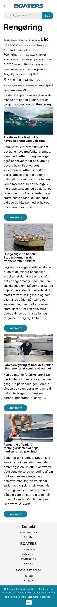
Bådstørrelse (23, 46)
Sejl (17, 74)
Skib (45, 80)
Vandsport (45, 85)
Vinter (19, 91)
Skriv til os (28, 537)
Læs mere (15, 217)
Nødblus (28, 64)
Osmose (7, 70)
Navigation (18, 64)
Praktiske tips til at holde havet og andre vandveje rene (24, 139)
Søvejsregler (10, 85)
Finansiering (19, 50)
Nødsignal (38, 64)
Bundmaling (34, 40)
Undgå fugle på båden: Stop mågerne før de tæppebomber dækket (20, 257)
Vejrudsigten (9, 91)
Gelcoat (32, 55)
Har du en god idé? (28, 532)
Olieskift (47, 65)
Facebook (28, 576)
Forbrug (36, 50)
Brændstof (23, 40)
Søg (47, 15)
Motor (8, 64)
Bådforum (28, 563)
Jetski (23, 60)
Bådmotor (11, 45)
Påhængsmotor (18, 69)
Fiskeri (29, 50)
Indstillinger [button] (45, 596)
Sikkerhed (13, 79)
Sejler (23, 74)
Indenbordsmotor (12, 59)
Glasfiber (41, 54)
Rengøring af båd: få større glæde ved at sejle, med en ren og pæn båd (21, 448)
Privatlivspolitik (28, 559)
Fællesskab (24, 55)
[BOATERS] (28, 7)
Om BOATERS (28, 549)
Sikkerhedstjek (32, 80)
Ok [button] (28, 602)
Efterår (45, 46)
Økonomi (29, 90)
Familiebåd (8, 50)
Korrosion (48, 60)
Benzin (7, 40)
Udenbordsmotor (31, 86)
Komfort (40, 59)
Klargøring (30, 59)
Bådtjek (32, 46)
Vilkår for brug (28, 554)
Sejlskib (32, 74)
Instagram (28, 580)
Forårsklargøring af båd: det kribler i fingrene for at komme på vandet (28, 366)
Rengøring (9, 74)
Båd (45, 39)
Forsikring (11, 54)
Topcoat (21, 86)
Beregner (14, 40)
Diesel (39, 45)
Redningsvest (35, 69)
